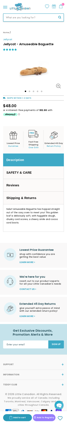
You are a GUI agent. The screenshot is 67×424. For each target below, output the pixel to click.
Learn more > (27, 262)
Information (11, 374)
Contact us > (27, 289)
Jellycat (7, 39)
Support (8, 364)
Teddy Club (10, 384)
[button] (10, 49)
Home (6, 32)
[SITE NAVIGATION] (5, 6)
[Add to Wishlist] (60, 418)
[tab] (33, 159)
